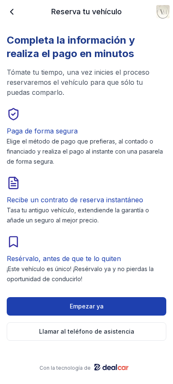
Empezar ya (87, 306)
